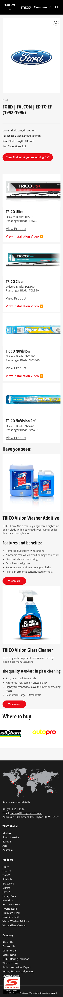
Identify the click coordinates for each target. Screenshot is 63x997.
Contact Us (9, 946)
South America (11, 837)
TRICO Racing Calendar (16, 959)
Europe (7, 841)
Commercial (9, 950)
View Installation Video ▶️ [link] (24, 376)
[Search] (56, 7)
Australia (8, 850)
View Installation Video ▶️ (24, 236)
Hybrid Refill (10, 908)
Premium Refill (11, 912)
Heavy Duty (9, 896)
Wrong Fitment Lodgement (18, 971)
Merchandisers (11, 975)
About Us (8, 942)
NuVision (8, 900)
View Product (16, 437)
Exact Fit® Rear (11, 904)
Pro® (6, 866)
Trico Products (21, 992)
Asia (5, 845)
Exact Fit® (8, 883)
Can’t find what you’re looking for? (28, 157)
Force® (7, 871)
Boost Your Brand (48, 992)
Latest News (9, 954)
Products (9, 5)
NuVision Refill (11, 917)
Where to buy (10, 963)
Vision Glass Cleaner (14, 925)
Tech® (6, 875)
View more (14, 580)
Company (41, 7)
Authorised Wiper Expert (17, 967)
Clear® (6, 892)
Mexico (7, 833)
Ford (5, 100)
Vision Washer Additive (16, 921)
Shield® (7, 879)
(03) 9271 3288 (16, 809)
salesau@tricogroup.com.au (26, 813)
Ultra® (6, 887)
